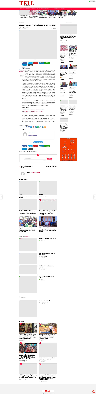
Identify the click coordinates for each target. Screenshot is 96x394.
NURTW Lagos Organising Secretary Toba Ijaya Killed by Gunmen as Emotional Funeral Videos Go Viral (28, 376)
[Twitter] (31, 127)
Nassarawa (25, 151)
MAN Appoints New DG (44, 196)
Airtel (21, 151)
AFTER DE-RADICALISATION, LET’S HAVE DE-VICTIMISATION (72, 16)
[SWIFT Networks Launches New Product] (28, 284)
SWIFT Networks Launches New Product (46, 277)
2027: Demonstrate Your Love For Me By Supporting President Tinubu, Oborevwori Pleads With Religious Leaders (52, 16)
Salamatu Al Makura (33, 151)
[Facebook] (26, 127)
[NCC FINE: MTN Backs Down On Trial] (28, 244)
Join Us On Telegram (38, 142)
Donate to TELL (57, 8)
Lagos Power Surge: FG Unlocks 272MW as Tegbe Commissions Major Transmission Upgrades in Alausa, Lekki (43, 16)
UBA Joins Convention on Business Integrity (27, 196)
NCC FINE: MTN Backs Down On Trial (47, 238)
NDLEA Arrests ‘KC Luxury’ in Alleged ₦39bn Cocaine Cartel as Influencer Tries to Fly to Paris (62, 16)
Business (38, 8)
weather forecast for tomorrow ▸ (68, 160)
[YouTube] (33, 127)
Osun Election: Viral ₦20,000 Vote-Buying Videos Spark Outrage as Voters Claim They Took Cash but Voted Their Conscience (64, 108)
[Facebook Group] (29, 127)
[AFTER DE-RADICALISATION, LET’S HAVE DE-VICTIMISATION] (72, 12)
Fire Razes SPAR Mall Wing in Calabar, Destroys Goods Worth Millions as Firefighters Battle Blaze (24, 16)
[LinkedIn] (36, 127)
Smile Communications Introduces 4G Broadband (31, 295)
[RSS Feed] (45, 127)
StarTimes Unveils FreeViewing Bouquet (46, 266)
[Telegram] (40, 127)
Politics (28, 8)
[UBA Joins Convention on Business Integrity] (28, 188)
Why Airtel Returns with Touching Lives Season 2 (47, 254)
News (24, 8)
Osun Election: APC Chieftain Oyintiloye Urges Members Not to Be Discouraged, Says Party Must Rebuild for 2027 (72, 107)
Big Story (21, 209)
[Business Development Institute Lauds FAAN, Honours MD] (48, 350)
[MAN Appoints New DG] (48, 188)
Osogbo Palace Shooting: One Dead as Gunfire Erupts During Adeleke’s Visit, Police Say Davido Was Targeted (33, 17)
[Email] (43, 127)
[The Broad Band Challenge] (28, 308)
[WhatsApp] (38, 127)
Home (21, 8)
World (51, 8)
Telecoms (27, 236)
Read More (62, 62)
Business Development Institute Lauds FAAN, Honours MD (47, 358)
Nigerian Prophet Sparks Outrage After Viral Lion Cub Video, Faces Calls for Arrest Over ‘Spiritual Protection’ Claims (47, 336)
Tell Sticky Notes (44, 8)
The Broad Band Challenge (45, 301)
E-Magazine (33, 8)
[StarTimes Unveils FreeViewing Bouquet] (28, 269)
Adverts (62, 8)
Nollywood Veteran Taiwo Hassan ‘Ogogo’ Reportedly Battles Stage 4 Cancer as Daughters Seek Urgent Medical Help (72, 90)
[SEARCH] (71, 9)
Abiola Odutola (32, 133)
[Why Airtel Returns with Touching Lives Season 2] (28, 258)
